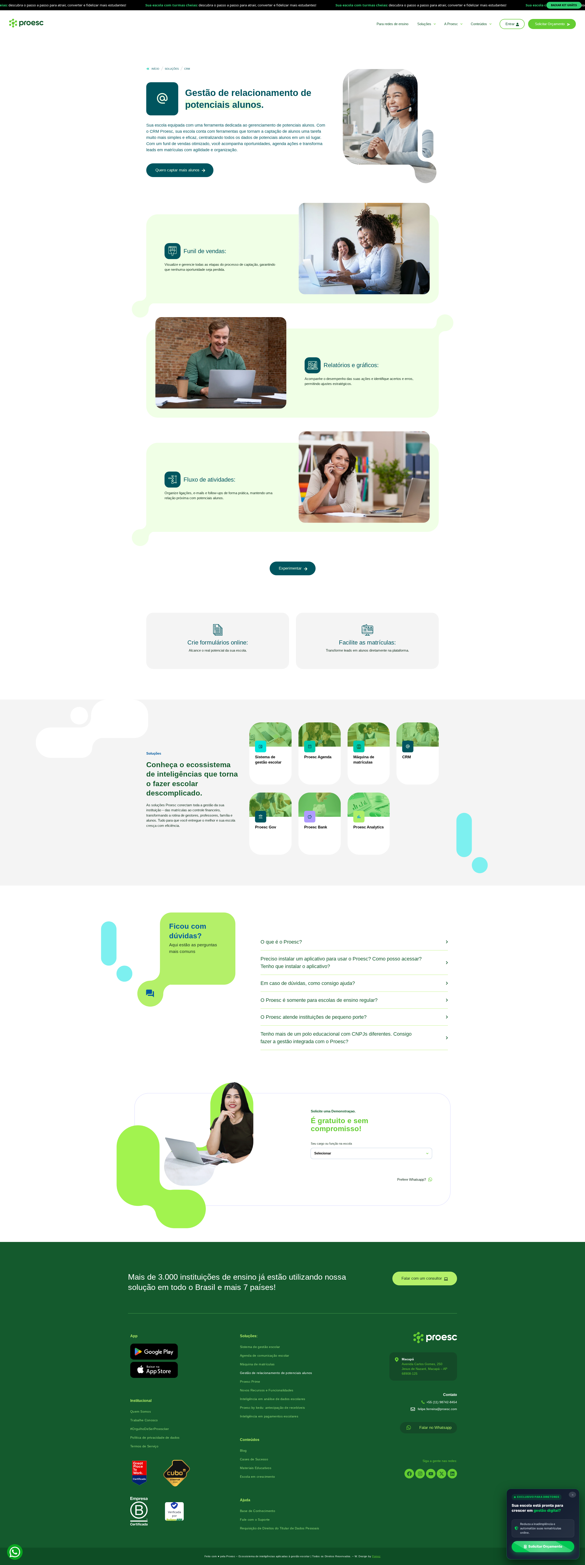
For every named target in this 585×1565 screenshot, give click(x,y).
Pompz (376, 1556)
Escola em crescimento (257, 1476)
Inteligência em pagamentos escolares (269, 1416)
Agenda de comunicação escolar (264, 1355)
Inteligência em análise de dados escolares (272, 1399)
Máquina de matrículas (257, 1364)
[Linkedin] (452, 1473)
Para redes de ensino (392, 24)
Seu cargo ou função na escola (331, 1143)
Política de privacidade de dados (155, 1437)
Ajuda (245, 1500)
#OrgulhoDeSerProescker (149, 1429)
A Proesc (451, 24)
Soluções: (249, 1336)
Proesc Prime (250, 1381)
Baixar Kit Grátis (564, 5)
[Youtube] (431, 1473)
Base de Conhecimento (257, 1511)
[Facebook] (409, 1473)
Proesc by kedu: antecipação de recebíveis (272, 1407)
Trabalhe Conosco (144, 1420)
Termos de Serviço (144, 1446)
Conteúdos (479, 24)
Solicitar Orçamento (545, 1546)
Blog (243, 1450)
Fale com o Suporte (255, 1519)
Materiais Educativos (255, 1468)
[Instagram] (420, 1473)
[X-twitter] (441, 1473)
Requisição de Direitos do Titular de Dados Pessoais (279, 1528)
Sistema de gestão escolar (260, 1347)
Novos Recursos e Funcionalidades (266, 1390)
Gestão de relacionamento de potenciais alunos (276, 1373)
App (134, 1336)
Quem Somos (140, 1411)
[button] (552, 24)
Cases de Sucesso (254, 1459)
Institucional (141, 1401)
